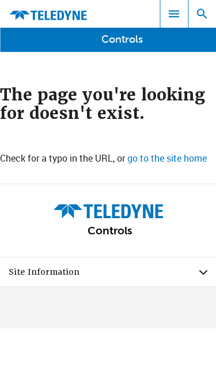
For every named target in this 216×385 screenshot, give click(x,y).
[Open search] (202, 14)
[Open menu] (174, 14)
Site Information (112, 275)
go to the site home (167, 158)
